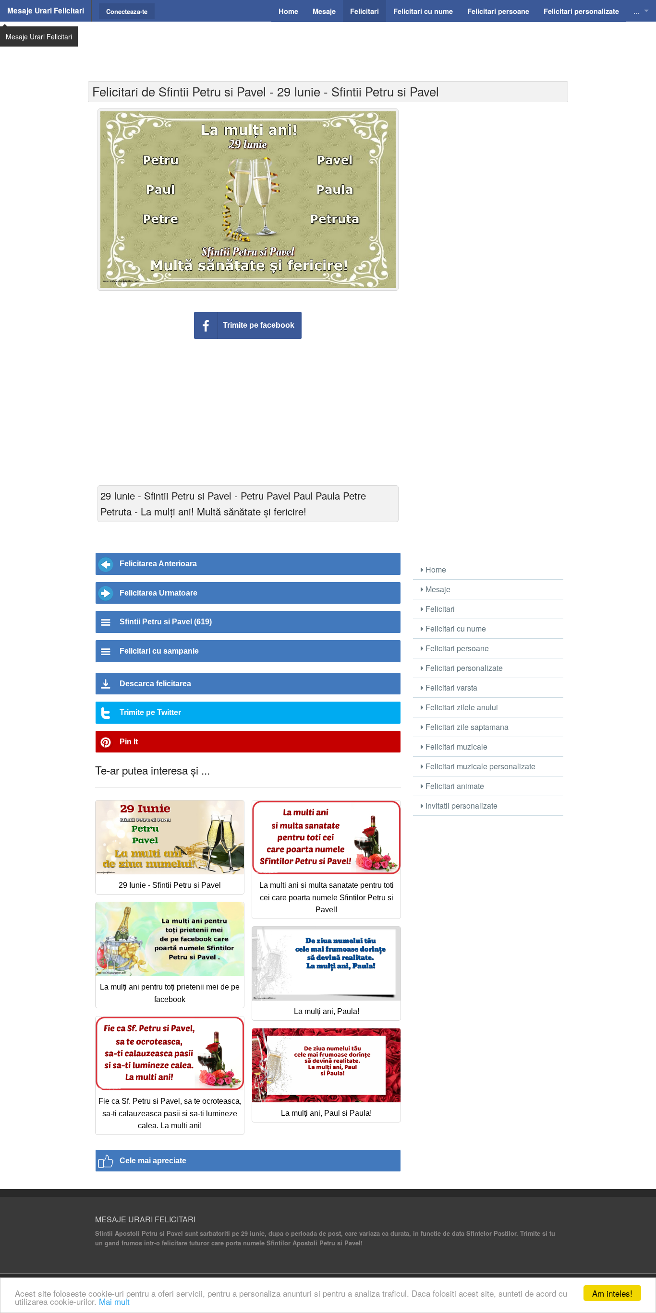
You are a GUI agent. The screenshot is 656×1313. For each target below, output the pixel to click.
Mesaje (437, 589)
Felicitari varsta (450, 687)
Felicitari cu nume (455, 628)
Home (435, 569)
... (636, 11)
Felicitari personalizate (463, 667)
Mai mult (114, 1301)
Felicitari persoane (456, 648)
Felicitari (439, 608)
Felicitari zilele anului (461, 707)
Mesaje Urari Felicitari (45, 10)
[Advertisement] (328, 45)
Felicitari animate (454, 785)
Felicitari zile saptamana (466, 726)
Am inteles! (612, 1293)
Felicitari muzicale (455, 746)
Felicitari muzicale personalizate (479, 766)
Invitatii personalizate (461, 805)
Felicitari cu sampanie (159, 651)
